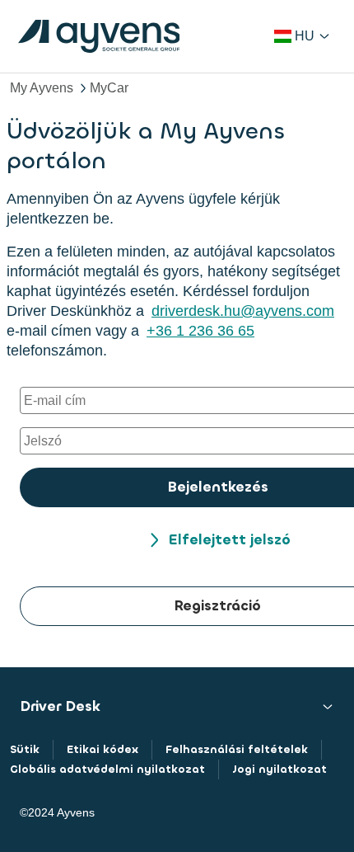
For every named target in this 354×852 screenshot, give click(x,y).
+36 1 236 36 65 (200, 330)
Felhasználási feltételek (236, 749)
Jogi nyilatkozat (279, 769)
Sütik (25, 749)
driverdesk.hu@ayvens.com (242, 311)
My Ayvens (41, 88)
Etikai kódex (102, 749)
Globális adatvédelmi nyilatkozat (107, 769)
